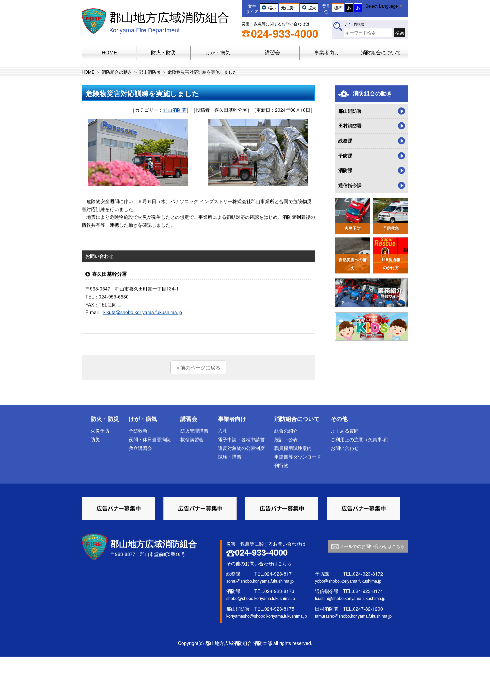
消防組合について (297, 419)
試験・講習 (229, 456)
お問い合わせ (345, 448)
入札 (222, 430)
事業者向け (232, 419)
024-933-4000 (284, 33)
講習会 (188, 419)
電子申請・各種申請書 (241, 439)
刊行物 (281, 465)
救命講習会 (140, 448)
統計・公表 (286, 439)
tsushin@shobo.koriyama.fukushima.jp (350, 598)
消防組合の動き (117, 72)
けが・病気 (143, 419)
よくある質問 (345, 430)
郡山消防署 (150, 72)
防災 (95, 439)
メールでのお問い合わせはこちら (372, 546)
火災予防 (100, 430)
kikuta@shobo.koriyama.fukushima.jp (142, 312)
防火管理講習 (194, 430)
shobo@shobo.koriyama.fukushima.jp (260, 598)
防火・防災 (105, 419)
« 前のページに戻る (198, 367)
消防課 (345, 170)
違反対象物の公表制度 (241, 448)
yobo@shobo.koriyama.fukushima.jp (348, 581)
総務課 (345, 140)
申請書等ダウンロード (297, 456)
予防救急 (138, 430)
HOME (88, 72)
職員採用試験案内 (293, 448)
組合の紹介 (286, 430)
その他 (339, 419)
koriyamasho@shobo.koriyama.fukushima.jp (266, 616)
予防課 (345, 155)
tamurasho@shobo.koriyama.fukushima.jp (353, 616)
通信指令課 (350, 185)
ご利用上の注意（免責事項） (361, 439)
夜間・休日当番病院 (150, 439)
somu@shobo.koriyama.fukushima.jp (260, 581)
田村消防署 (350, 125)
